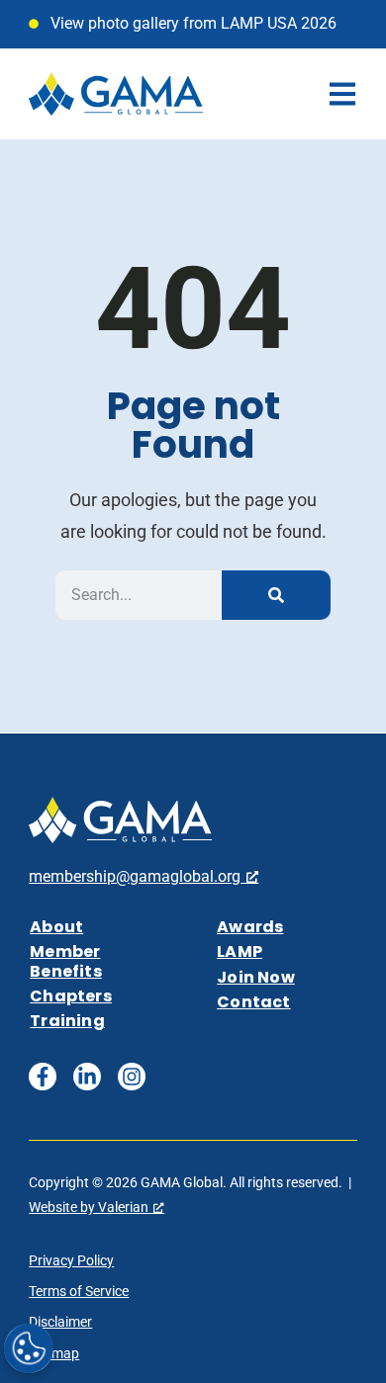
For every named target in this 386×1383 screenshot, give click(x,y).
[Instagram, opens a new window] (131, 1076)
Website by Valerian (88, 1207)
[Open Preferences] (28, 1348)
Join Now (256, 977)
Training (67, 1020)
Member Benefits (66, 961)
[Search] (276, 595)
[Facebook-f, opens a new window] (42, 1076)
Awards (250, 926)
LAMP (239, 951)
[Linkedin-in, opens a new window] (87, 1076)
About (56, 926)
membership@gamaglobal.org (135, 876)
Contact (253, 1002)
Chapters (71, 996)
